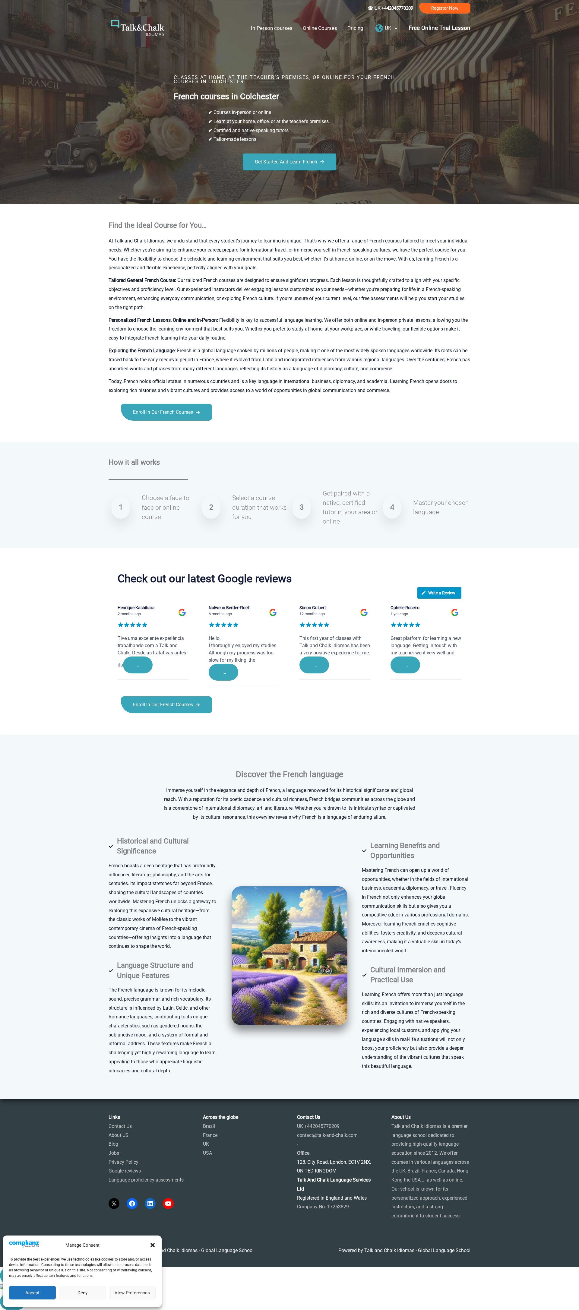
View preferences (132, 1293)
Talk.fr (115, 434)
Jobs (114, 1153)
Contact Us (120, 1126)
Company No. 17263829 (323, 1207)
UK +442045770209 (318, 1126)
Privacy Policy (123, 1162)
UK (206, 1144)
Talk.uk (167, 434)
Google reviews (125, 1171)
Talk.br (130, 434)
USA (207, 1153)
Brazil (209, 1126)
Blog (113, 1144)
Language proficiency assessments (146, 1180)
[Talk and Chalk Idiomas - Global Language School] (138, 27)
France (210, 1135)
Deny (82, 1293)
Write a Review (441, 592)
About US (118, 1135)
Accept (32, 1293)
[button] (153, 1245)
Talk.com (149, 434)
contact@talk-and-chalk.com (327, 1135)
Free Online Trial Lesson (439, 28)
